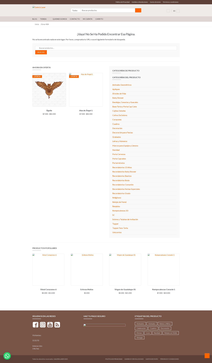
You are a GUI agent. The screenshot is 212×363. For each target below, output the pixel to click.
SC (113, 215)
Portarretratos (118, 163)
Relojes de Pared (119, 202)
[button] (7, 356)
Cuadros (115, 124)
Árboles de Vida (119, 93)
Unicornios (117, 232)
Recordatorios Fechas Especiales (126, 189)
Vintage (140, 338)
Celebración (141, 328)
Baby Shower (118, 98)
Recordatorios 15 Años (122, 167)
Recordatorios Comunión (122, 184)
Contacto (75, 19)
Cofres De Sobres (119, 115)
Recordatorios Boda (120, 180)
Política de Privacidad (123, 2)
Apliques (116, 89)
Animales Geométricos (122, 85)
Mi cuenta (87, 19)
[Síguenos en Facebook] (35, 325)
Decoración (117, 128)
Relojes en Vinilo (170, 333)
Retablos (116, 206)
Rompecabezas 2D (120, 210)
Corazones (116, 119)
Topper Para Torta (120, 228)
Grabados (116, 137)
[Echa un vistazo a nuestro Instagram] (43, 325)
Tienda (43, 19)
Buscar (41, 52)
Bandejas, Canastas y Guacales (125, 102)
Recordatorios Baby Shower (124, 171)
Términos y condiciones (171, 2)
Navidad (116, 150)
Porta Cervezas (118, 154)
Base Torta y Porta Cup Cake (124, 106)
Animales (151, 324)
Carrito (99, 19)
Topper (115, 224)
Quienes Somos (60, 19)
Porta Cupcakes (119, 158)
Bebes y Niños (165, 324)
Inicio (37, 24)
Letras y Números (119, 141)
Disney (139, 333)
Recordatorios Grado (121, 193)
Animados (140, 324)
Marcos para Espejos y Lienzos (125, 145)
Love (148, 333)
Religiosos (116, 197)
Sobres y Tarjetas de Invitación (125, 219)
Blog (34, 19)
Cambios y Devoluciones (140, 2)
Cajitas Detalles (119, 111)
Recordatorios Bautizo (122, 176)
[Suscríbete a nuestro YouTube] (50, 325)
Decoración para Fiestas (122, 132)
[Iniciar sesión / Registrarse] (168, 10)
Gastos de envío (155, 2)
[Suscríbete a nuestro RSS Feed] (57, 325)
